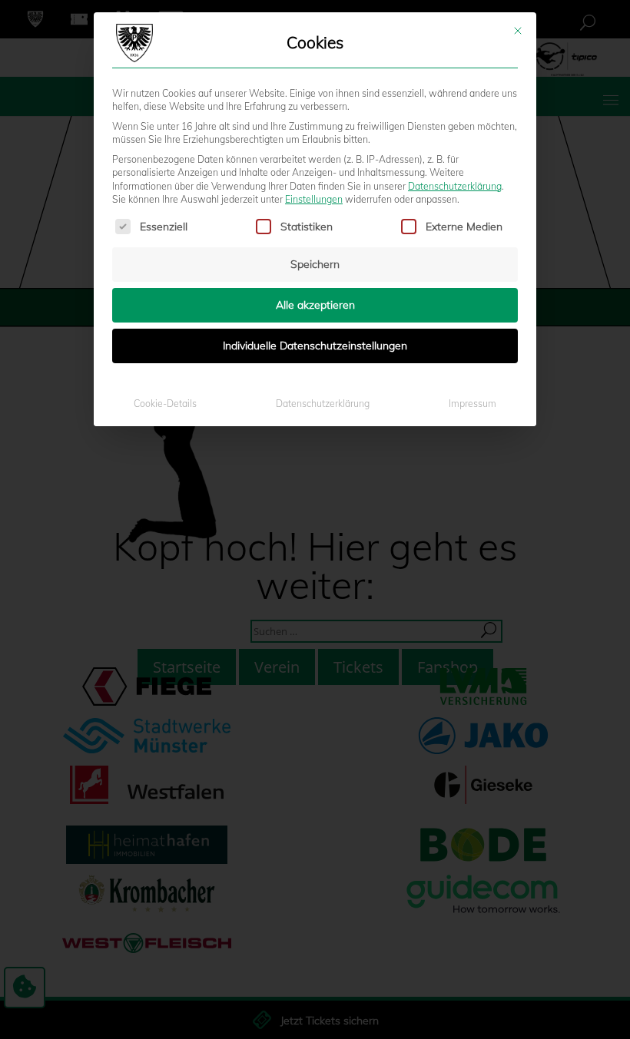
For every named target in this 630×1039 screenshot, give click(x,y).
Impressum (472, 403)
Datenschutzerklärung (455, 186)
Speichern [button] (315, 264)
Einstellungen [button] (314, 199)
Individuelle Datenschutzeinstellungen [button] (315, 345)
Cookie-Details (165, 403)
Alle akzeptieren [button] (315, 305)
